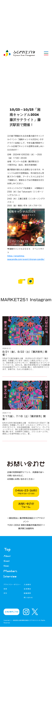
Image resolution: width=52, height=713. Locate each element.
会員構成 (28, 588)
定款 (5, 588)
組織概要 (28, 593)
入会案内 (27, 584)
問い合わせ (28, 597)
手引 (5, 593)
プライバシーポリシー (12, 584)
